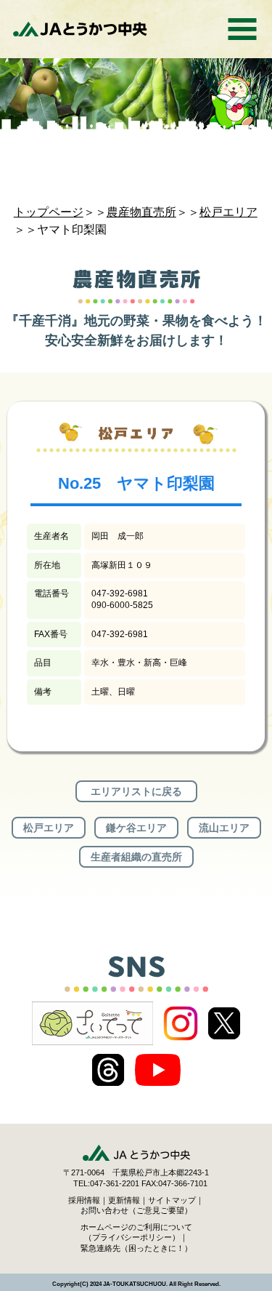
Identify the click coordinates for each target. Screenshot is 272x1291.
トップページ (48, 212)
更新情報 (124, 1200)
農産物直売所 (141, 212)
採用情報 (84, 1200)
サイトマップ (172, 1200)
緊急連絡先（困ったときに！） (136, 1248)
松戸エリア (228, 212)
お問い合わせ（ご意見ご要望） (136, 1210)
